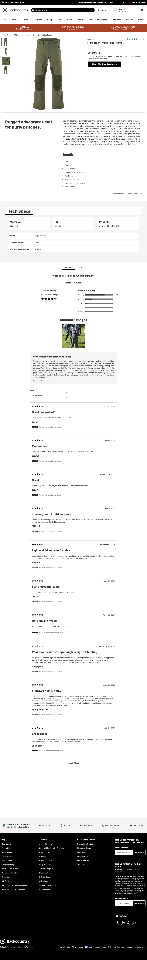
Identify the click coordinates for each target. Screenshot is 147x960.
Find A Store (6, 848)
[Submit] (33, 10)
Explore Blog (44, 852)
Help (3, 839)
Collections (43, 881)
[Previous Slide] (23, 2)
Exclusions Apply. (124, 878)
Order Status (6, 852)
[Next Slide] (123, 2)
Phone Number (121, 898)
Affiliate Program (46, 868)
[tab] (19, 211)
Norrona (90, 39)
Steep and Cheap (84, 848)
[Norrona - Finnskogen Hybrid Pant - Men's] (5, 42)
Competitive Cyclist (85, 844)
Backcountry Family (86, 839)
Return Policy (6, 856)
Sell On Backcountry (47, 877)
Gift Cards (5, 881)
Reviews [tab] (68, 267)
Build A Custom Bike (9, 868)
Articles (42, 856)
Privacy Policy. (132, 893)
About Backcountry (47, 844)
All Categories (45, 889)
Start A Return (7, 860)
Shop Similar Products (104, 64)
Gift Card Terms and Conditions (14, 885)
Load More (73, 762)
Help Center (6, 844)
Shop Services (45, 864)
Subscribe (139, 852)
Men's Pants (20, 35)
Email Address (121, 847)
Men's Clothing (7, 35)
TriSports (81, 864)
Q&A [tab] (80, 267)
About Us (43, 839)
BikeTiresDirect (83, 856)
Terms (125, 893)
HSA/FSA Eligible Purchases (13, 889)
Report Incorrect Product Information (127, 193)
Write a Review (73, 282)
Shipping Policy (7, 864)
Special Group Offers (47, 885)
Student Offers (45, 873)
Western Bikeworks (84, 860)
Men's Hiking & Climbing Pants (39, 35)
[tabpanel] (73, 235)
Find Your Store (138, 2)
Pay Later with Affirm (10, 873)
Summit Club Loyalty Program (51, 848)
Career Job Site (45, 860)
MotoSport (81, 852)
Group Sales (6, 877)
